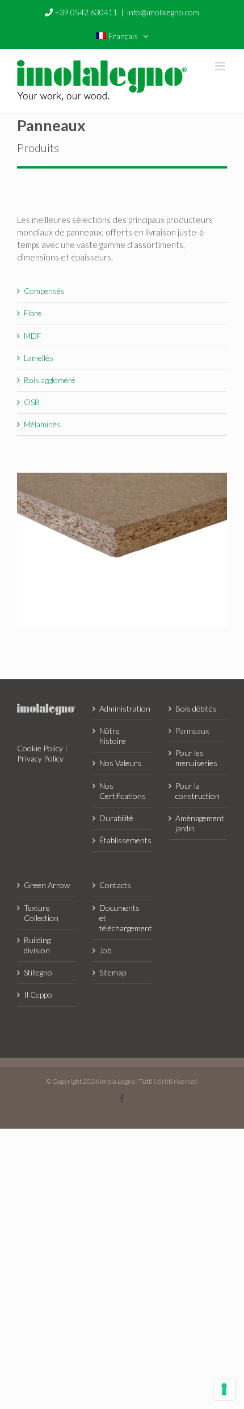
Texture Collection (41, 913)
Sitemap (112, 972)
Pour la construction (197, 791)
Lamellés (38, 358)
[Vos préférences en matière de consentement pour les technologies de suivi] (224, 1389)
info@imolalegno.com (163, 12)
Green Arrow (47, 885)
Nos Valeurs (120, 763)
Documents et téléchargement (122, 918)
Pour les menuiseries (196, 758)
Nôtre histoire (112, 736)
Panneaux (192, 730)
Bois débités (196, 708)
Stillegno (38, 972)
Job (105, 950)
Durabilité (116, 818)
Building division (37, 945)
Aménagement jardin (198, 823)
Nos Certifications (122, 791)
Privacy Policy (40, 758)
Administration (122, 708)
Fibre (32, 313)
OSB (32, 402)
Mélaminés (42, 424)
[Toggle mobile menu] (221, 66)
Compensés (44, 291)
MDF (32, 335)
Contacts (115, 885)
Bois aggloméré (49, 380)
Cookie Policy (40, 748)
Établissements (122, 840)
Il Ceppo (38, 994)
